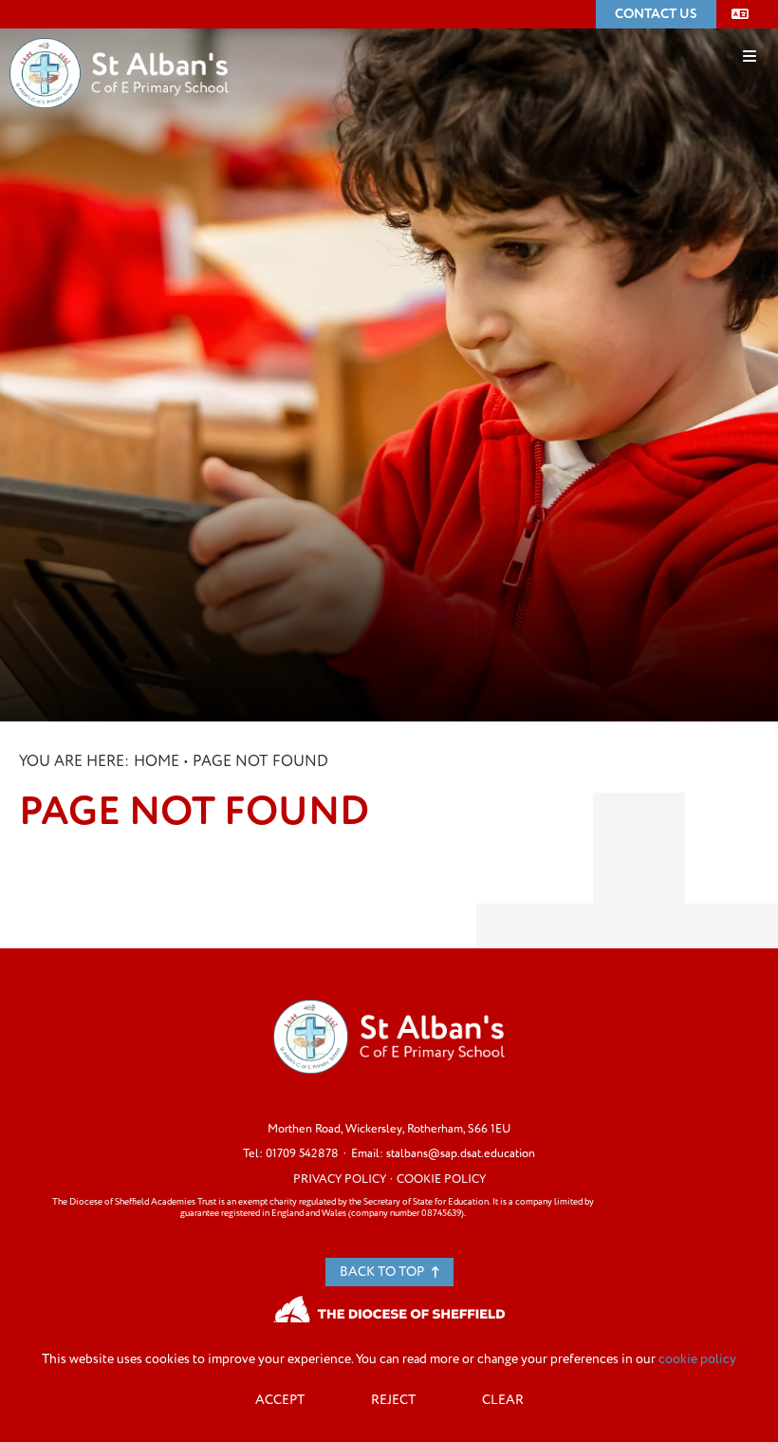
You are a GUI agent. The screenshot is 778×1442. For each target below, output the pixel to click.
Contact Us (656, 14)
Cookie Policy (441, 1179)
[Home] (119, 44)
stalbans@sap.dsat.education (460, 1153)
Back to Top (383, 1272)
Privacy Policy (339, 1179)
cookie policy (697, 1359)
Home (156, 761)
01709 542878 (302, 1153)
